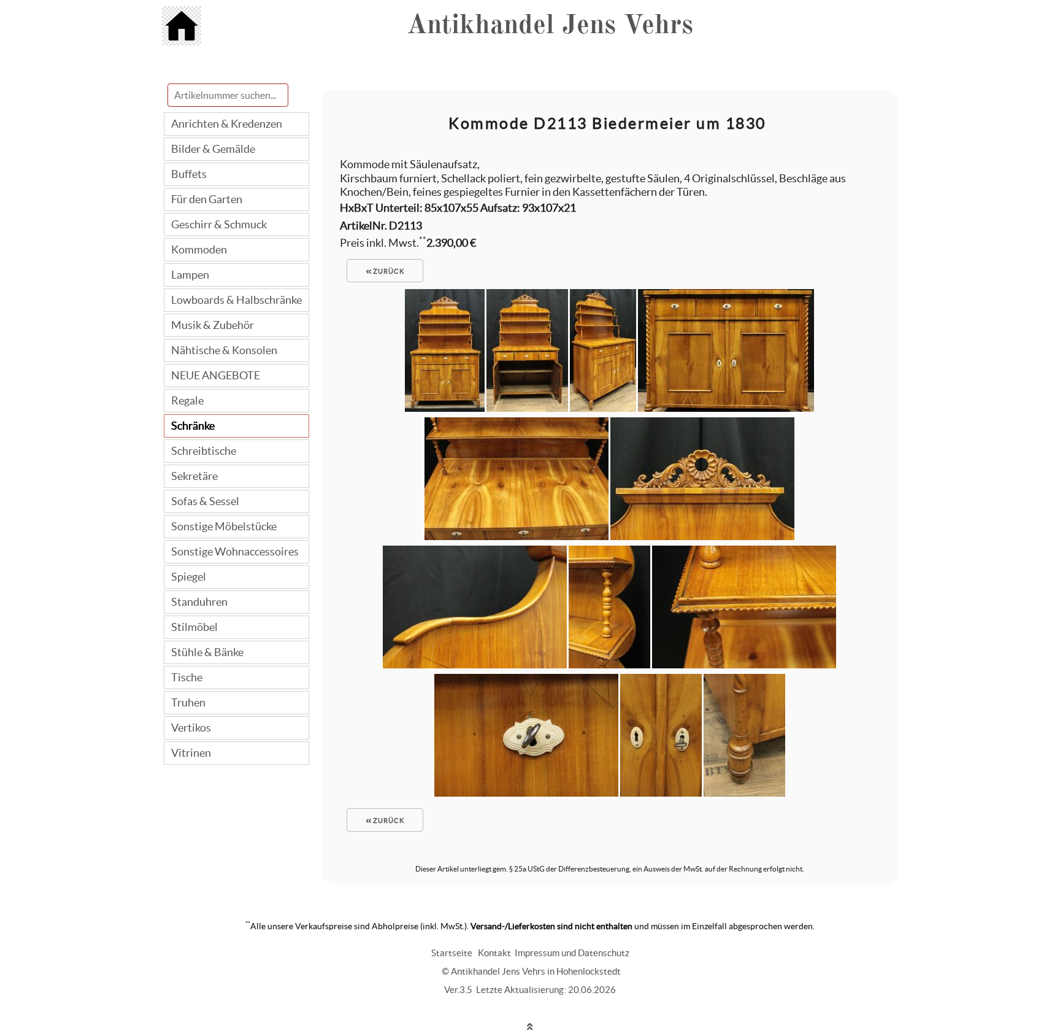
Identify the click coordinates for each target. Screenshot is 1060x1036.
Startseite (451, 953)
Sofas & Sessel (205, 501)
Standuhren (199, 601)
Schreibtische (203, 450)
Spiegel (188, 576)
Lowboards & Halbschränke (236, 299)
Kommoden (199, 249)
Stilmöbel (194, 626)
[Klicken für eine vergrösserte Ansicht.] (445, 407)
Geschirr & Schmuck (219, 224)
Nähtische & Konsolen (224, 350)
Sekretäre (194, 476)
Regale (187, 400)
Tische (186, 677)
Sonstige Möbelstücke (224, 526)
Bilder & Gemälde (213, 148)
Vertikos (191, 727)
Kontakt (494, 953)
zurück (387, 271)
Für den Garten (206, 199)
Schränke (193, 425)
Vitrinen (191, 752)
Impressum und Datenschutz (572, 953)
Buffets (189, 174)
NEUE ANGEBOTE (215, 375)
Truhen (188, 702)
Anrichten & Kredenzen (226, 123)
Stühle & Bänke (207, 652)
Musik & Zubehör (212, 325)
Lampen (190, 274)
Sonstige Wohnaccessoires (235, 551)
